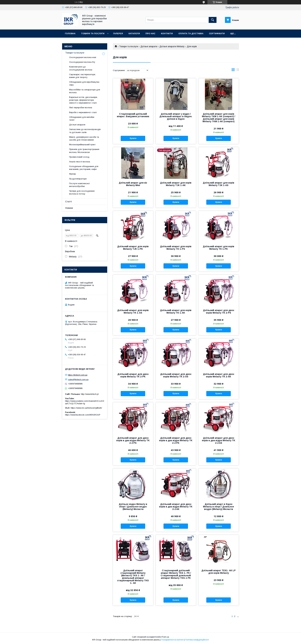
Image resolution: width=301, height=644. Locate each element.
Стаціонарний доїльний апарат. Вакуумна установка (133, 115)
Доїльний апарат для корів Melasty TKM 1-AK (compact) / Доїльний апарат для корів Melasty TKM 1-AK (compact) (218, 118)
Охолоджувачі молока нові (82, 57)
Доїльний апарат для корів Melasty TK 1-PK (218, 247)
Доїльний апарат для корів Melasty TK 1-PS (175, 247)
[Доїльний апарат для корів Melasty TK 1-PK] (219, 226)
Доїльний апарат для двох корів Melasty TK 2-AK (218, 375)
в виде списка (237, 70)
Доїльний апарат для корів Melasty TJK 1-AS (218, 183)
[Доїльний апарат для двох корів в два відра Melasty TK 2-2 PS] (133, 418)
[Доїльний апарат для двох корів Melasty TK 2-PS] (219, 290)
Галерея (118, 33)
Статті (68, 201)
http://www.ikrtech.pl (90, 394)
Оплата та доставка (190, 33)
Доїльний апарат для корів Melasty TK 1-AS (133, 311)
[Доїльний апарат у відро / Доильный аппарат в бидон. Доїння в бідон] (176, 94)
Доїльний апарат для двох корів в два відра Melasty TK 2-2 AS (218, 440)
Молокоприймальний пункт (82, 144)
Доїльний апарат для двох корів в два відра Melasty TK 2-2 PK (175, 440)
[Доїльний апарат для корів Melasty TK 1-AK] (176, 290)
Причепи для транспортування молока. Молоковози (84, 150)
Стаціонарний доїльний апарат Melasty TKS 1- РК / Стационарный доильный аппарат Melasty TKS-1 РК (176, 574)
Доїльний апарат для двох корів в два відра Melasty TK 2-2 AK (175, 506)
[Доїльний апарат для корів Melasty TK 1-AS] (133, 290)
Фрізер (72, 174)
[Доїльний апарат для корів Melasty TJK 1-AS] (219, 163)
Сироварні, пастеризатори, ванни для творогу (82, 75)
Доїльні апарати (148, 46)
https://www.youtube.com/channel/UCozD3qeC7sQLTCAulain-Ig (84, 402)
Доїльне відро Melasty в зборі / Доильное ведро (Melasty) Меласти (133, 506)
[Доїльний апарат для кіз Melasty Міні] (133, 163)
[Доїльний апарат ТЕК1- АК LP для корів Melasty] (219, 550)
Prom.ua (165, 637)
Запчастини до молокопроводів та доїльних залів (85, 130)
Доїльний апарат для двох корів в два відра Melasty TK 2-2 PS (133, 440)
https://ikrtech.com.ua (77, 375)
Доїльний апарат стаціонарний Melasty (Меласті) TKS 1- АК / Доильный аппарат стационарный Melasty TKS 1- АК (133, 576)
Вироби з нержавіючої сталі (83, 112)
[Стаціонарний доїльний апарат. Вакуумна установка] (133, 94)
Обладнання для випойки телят (81, 118)
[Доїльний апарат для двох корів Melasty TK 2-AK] (219, 354)
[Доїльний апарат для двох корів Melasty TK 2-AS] (176, 354)
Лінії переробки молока (80, 107)
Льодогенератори (78, 179)
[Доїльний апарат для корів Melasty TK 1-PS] (176, 226)
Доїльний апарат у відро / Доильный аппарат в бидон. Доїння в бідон (175, 116)
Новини (69, 208)
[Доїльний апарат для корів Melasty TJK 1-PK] (133, 226)
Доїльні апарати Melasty (172, 46)
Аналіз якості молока (79, 161)
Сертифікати (217, 33)
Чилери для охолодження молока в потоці (82, 192)
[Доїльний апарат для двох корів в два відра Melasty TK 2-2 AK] (176, 484)
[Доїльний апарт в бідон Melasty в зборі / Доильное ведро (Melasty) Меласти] (219, 484)
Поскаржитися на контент (172, 640)
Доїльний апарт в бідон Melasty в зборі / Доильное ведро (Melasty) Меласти (218, 506)
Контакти (167, 33)
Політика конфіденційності (197, 640)
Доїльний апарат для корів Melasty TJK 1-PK (133, 247)
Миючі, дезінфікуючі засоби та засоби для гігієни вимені (84, 138)
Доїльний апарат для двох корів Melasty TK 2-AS (175, 375)
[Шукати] (213, 20)
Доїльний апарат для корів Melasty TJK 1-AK (175, 183)
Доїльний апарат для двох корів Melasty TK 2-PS (218, 311)
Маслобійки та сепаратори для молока (84, 91)
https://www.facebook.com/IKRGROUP (82, 415)
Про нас (150, 33)
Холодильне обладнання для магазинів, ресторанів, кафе (83, 167)
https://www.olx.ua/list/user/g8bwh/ (86, 408)
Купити (133, 138)
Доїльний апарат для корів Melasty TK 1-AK (175, 311)
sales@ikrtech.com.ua (78, 379)
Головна (70, 33)
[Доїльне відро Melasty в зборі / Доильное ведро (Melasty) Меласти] (133, 484)
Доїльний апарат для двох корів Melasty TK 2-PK (133, 375)
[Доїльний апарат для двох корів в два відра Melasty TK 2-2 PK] (176, 418)
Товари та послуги (92, 33)
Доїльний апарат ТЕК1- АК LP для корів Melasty (218, 571)
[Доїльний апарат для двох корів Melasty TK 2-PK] (133, 354)
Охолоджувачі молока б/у (82, 62)
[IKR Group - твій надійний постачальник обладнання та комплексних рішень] (70, 25)
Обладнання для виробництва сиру (84, 83)
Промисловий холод (79, 157)
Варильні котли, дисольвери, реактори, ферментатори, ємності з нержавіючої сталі (83, 100)
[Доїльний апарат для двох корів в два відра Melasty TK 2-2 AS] (219, 418)
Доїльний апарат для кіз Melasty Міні (133, 183)
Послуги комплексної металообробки (79, 184)
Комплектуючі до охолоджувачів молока (80, 68)
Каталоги (134, 33)
